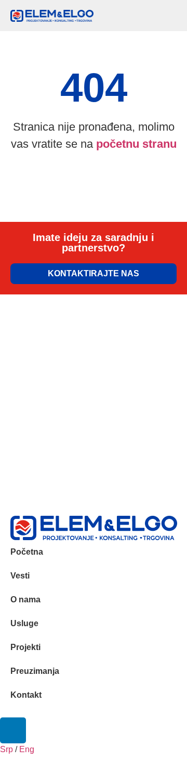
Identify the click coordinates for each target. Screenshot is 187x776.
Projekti (25, 647)
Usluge (24, 623)
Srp (6, 749)
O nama (25, 599)
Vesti (20, 575)
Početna (26, 551)
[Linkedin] (13, 730)
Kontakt (26, 694)
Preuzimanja (34, 671)
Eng (27, 749)
